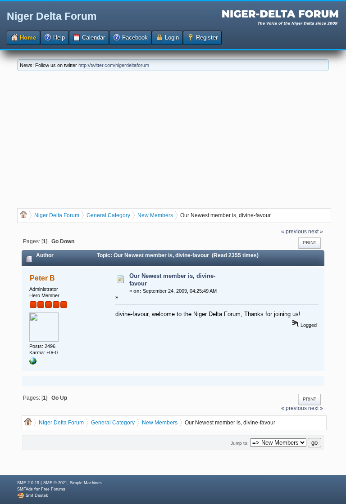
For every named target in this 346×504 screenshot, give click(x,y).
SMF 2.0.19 (28, 483)
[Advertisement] (173, 138)
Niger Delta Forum (51, 16)
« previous (294, 231)
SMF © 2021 (55, 483)
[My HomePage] (32, 363)
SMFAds (25, 489)
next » (315, 231)
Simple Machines (86, 483)
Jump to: (240, 443)
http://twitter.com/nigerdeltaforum (113, 65)
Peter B (42, 278)
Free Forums (53, 489)
